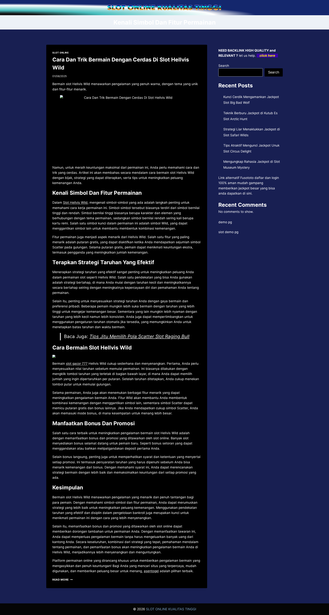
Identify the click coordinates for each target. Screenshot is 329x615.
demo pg (225, 222)
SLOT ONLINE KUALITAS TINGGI (171, 609)
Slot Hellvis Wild (75, 202)
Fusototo (247, 178)
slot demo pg (228, 232)
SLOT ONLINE (60, 52)
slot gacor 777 (77, 363)
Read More (62, 579)
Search (223, 66)
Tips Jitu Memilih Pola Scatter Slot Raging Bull (139, 336)
